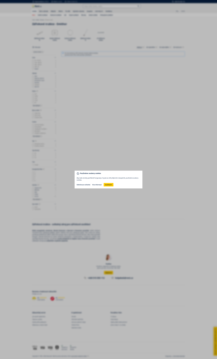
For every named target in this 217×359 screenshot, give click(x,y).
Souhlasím (108, 185)
